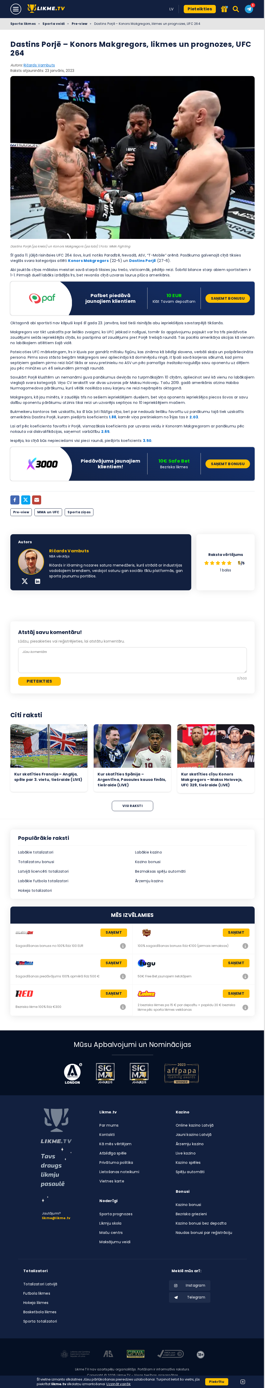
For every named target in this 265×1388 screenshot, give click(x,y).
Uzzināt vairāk (118, 1384)
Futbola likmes (36, 1293)
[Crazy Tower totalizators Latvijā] (245, 946)
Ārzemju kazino (149, 881)
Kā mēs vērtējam (115, 1143)
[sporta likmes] (56, 1125)
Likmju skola (110, 1223)
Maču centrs (111, 1232)
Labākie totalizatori (36, 852)
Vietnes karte (111, 1181)
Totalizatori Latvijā (40, 1284)
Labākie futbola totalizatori (43, 881)
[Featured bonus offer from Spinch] (224, 9)
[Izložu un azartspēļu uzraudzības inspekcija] (75, 1355)
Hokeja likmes (36, 1302)
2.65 (105, 431)
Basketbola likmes (40, 1312)
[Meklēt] (236, 9)
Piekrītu (216, 1381)
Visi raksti (132, 806)
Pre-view (79, 23)
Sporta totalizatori (40, 1321)
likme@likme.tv (56, 1218)
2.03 (193, 417)
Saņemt (114, 932)
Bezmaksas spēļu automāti (160, 871)
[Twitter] (25, 499)
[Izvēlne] (15, 9)
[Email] (36, 499)
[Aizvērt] (242, 1381)
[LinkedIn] (37, 581)
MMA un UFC (48, 512)
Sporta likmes (23, 23)
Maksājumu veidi (114, 1241)
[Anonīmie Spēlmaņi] (108, 1355)
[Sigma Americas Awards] (139, 1073)
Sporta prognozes (115, 1214)
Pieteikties (200, 9)
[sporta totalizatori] (56, 1175)
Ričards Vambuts (39, 65)
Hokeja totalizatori (35, 890)
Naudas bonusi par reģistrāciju (204, 1232)
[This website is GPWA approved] (135, 1355)
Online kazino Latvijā (195, 1125)
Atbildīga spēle (113, 1153)
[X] (25, 581)
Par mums (109, 1125)
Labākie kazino (148, 852)
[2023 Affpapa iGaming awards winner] (182, 1073)
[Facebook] (14, 499)
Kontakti (107, 1134)
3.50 (147, 440)
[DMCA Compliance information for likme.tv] (170, 1355)
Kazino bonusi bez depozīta (201, 1223)
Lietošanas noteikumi (119, 1171)
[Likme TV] (47, 9)
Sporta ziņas (79, 512)
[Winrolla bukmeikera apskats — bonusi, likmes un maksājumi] (123, 976)
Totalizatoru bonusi (36, 861)
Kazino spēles (188, 1162)
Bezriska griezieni (191, 1214)
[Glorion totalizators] (123, 946)
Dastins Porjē (142, 260)
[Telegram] (249, 9)
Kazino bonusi (148, 861)
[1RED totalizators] (123, 1007)
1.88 (112, 417)
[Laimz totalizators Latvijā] (245, 1007)
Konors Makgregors (88, 260)
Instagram (195, 1285)
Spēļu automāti (190, 1171)
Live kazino (186, 1153)
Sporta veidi (53, 23)
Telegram (196, 1297)
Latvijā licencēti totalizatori (43, 871)
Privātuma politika (116, 1162)
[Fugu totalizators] (245, 976)
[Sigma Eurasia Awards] (105, 1073)
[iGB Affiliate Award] (73, 1073)
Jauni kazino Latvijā (194, 1134)
